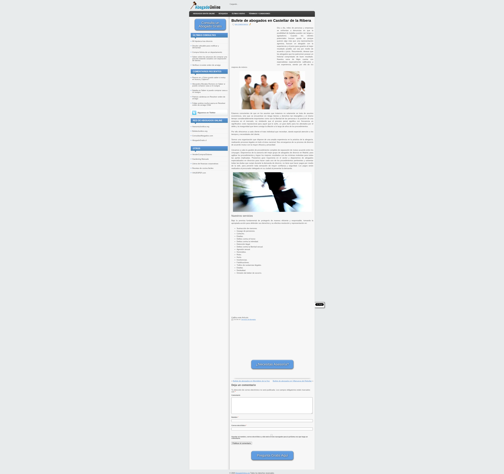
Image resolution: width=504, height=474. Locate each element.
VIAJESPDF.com (199, 173)
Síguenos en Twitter (206, 113)
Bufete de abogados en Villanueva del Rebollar (292, 381)
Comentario (235, 395)
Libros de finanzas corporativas (205, 164)
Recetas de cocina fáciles (202, 168)
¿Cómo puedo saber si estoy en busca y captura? (208, 78)
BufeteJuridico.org (199, 131)
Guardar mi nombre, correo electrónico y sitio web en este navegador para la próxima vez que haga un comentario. (269, 437)
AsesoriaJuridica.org (200, 126)
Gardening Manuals (200, 159)
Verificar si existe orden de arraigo (206, 65)
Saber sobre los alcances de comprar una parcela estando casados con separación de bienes (209, 58)
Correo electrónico (238, 425)
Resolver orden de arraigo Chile (208, 104)
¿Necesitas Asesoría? (272, 364)
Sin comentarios (241, 24)
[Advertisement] (254, 44)
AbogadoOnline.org (242, 473)
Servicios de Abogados (248, 319)
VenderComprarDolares (202, 154)
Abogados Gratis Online (204, 14)
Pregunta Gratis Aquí (272, 455)
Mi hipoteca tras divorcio (202, 41)
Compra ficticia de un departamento (207, 52)
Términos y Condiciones (259, 14)
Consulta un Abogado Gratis (210, 24)
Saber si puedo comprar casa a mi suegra (208, 85)
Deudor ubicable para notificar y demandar (205, 47)
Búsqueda (223, 14)
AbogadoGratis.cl (199, 140)
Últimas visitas (238, 14)
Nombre (234, 417)
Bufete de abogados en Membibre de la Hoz (251, 381)
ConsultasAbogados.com (202, 136)
